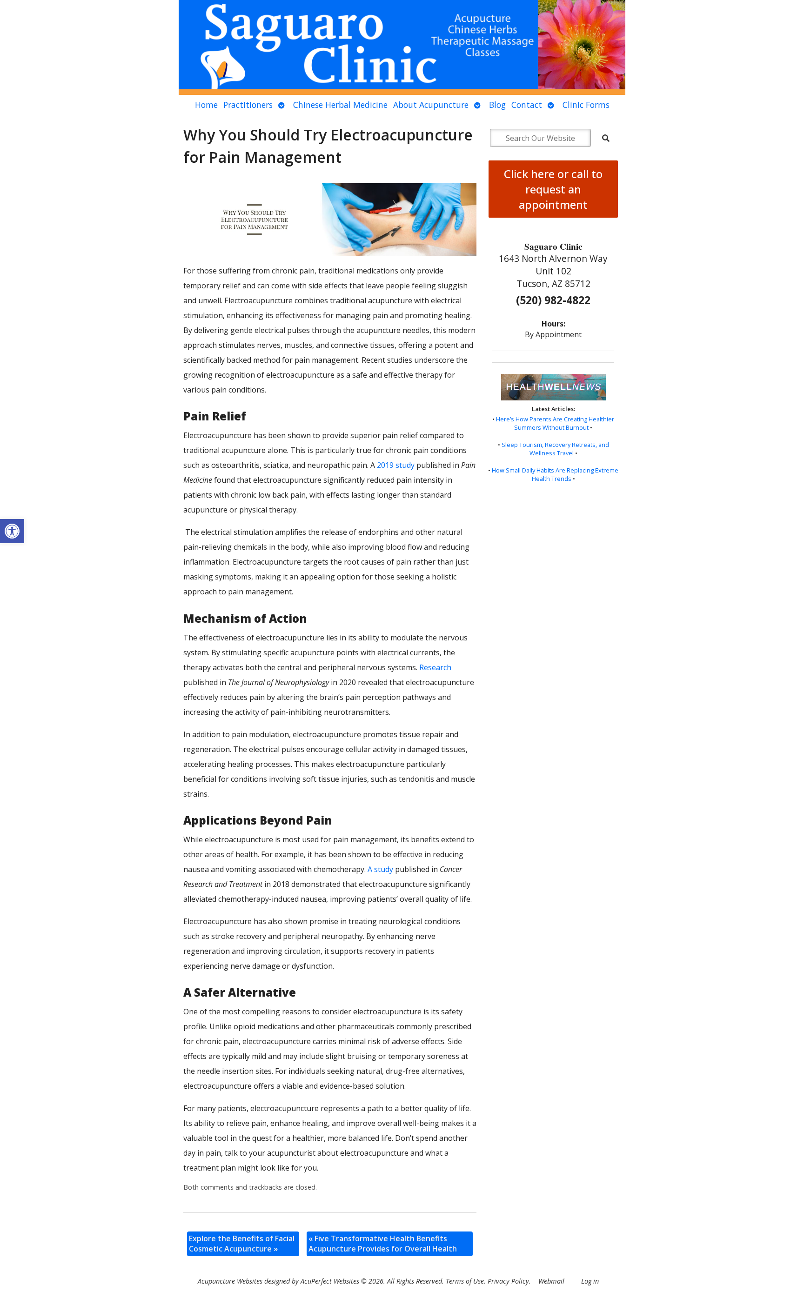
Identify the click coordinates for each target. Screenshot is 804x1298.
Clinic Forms (586, 104)
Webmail (551, 1281)
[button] (12, 531)
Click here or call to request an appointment (553, 189)
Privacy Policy (508, 1281)
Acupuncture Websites (230, 1281)
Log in (590, 1281)
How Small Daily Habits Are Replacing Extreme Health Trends (555, 474)
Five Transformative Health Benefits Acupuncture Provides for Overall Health (382, 1243)
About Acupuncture (431, 104)
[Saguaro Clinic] (402, 47)
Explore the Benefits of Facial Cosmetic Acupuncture (242, 1243)
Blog (497, 104)
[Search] (606, 138)
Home (206, 104)
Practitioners (248, 104)
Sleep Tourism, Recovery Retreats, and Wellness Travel (555, 448)
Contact (526, 104)
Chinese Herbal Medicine (340, 104)
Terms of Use (465, 1281)
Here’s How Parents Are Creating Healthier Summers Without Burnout (555, 423)
